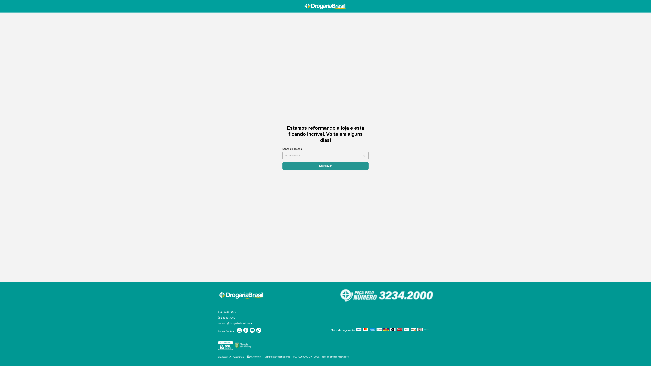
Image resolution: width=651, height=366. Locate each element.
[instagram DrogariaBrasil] (239, 330)
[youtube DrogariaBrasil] (252, 330)
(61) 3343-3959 (226, 317)
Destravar (325, 166)
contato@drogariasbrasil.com (235, 323)
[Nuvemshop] (231, 357)
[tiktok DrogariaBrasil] (258, 330)
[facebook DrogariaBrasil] (245, 330)
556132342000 (227, 311)
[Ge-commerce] (254, 356)
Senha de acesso (292, 148)
